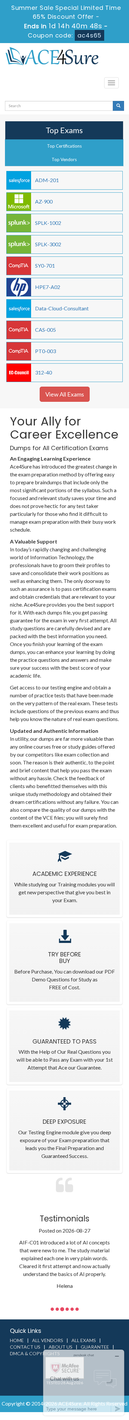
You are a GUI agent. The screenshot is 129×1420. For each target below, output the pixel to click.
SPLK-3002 (48, 244)
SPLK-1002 (48, 223)
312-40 (43, 372)
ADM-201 (47, 180)
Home (17, 1340)
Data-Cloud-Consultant (62, 308)
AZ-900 (44, 201)
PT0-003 (45, 351)
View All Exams (64, 394)
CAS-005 (45, 329)
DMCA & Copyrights (35, 1353)
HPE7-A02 (47, 287)
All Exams (83, 1340)
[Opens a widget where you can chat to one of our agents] (84, 1382)
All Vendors (47, 1340)
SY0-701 (45, 265)
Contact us (25, 1347)
